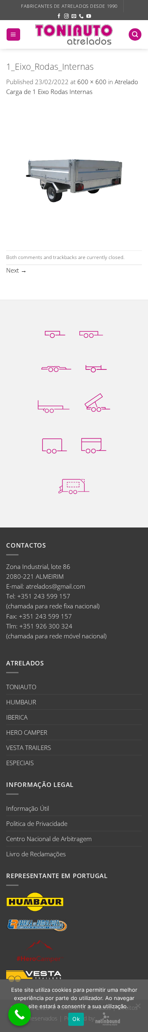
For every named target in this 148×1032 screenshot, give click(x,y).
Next (16, 270)
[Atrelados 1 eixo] (55, 328)
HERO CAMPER (26, 732)
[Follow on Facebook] (59, 16)
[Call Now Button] (19, 1014)
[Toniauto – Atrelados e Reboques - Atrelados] (74, 34)
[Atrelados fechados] (54, 443)
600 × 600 (91, 82)
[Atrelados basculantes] (97, 402)
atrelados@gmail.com (55, 586)
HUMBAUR (21, 702)
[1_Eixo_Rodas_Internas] (74, 173)
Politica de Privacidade (36, 823)
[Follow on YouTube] (88, 16)
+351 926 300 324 (45, 626)
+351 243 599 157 (43, 596)
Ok (76, 1019)
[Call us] (81, 16)
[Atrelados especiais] (74, 484)
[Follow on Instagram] (66, 16)
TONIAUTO (21, 687)
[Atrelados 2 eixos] (91, 329)
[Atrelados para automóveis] (56, 363)
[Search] (135, 34)
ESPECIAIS (20, 763)
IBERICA (17, 717)
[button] (13, 34)
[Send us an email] (74, 16)
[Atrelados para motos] (96, 363)
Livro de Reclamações (36, 854)
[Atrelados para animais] (94, 444)
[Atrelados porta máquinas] (54, 403)
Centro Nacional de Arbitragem (49, 839)
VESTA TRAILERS (28, 747)
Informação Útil (27, 808)
